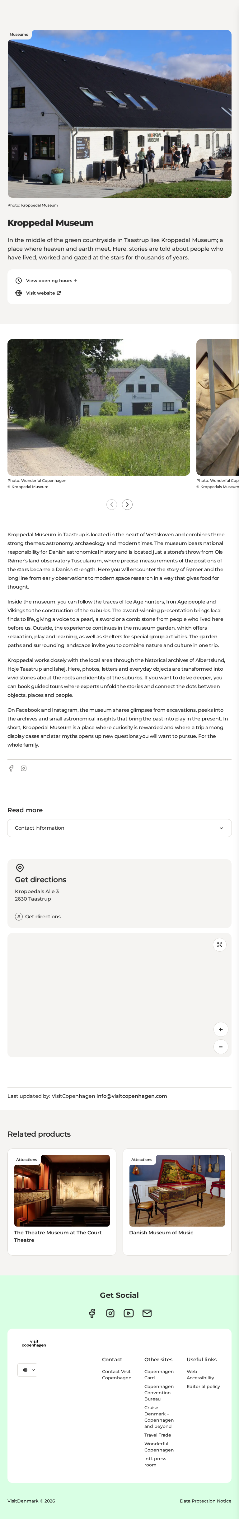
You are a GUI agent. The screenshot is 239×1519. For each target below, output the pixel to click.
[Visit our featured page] (128, 1313)
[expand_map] (220, 945)
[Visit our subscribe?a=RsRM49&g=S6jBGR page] (147, 1313)
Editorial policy (203, 1386)
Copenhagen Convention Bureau (159, 1393)
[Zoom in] (220, 1029)
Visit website (40, 293)
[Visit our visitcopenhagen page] (92, 1313)
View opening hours (49, 280)
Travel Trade (157, 1435)
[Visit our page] (110, 1313)
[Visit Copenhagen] (33, 1344)
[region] (119, 995)
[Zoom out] (220, 1046)
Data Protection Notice (206, 1501)
